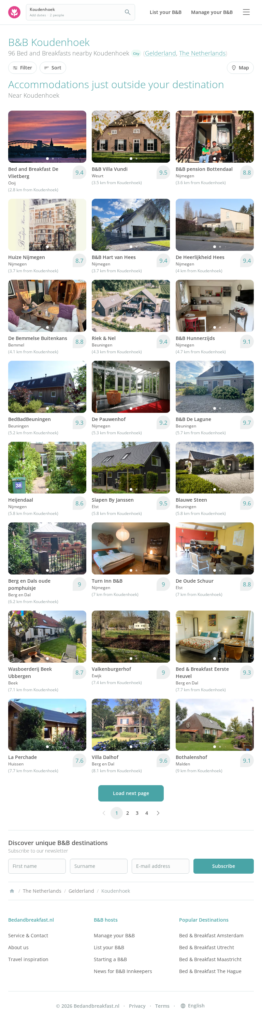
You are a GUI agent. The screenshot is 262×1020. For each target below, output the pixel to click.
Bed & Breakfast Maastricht (210, 959)
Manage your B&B (114, 935)
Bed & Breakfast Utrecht (206, 947)
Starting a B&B (110, 959)
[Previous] (18, 136)
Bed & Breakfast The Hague (210, 971)
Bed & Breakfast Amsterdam (211, 935)
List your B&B (109, 947)
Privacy (137, 1006)
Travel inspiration (28, 959)
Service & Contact (28, 935)
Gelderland (160, 53)
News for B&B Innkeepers (123, 971)
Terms (162, 1006)
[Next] (77, 136)
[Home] (12, 891)
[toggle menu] (246, 12)
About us (18, 947)
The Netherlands (202, 53)
